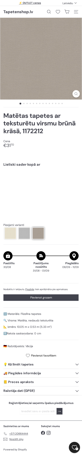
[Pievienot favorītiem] (73, 178)
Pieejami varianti (13, 225)
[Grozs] (66, 12)
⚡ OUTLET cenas (30, 3)
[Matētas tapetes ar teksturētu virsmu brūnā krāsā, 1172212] (41, 181)
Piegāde (29, 289)
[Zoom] (76, 94)
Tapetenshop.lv (18, 11)
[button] (10, 233)
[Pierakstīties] (59, 411)
